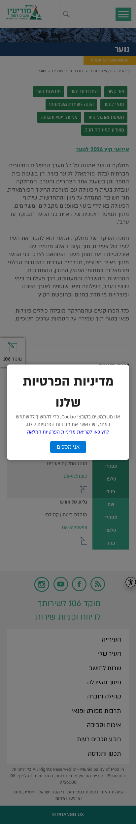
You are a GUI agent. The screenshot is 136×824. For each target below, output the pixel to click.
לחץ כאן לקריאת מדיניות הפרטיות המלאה (68, 432)
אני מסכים (68, 447)
